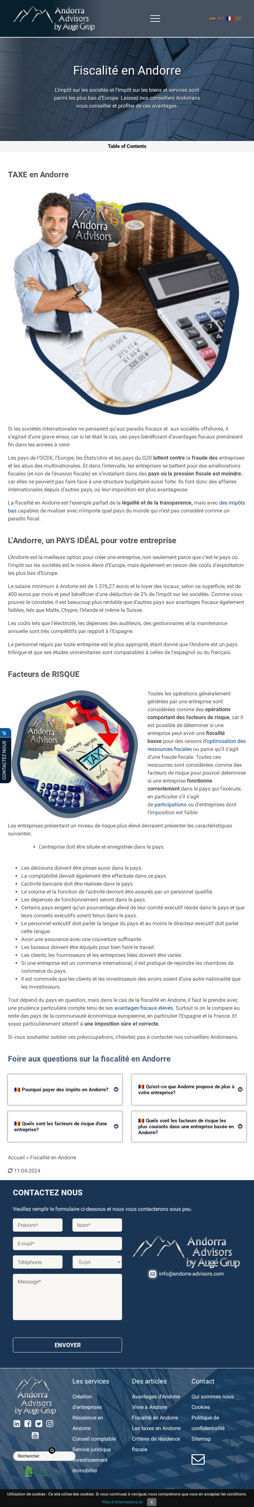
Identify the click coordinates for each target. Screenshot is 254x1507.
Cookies (200, 1407)
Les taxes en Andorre (156, 1428)
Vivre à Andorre (149, 1407)
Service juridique (91, 1449)
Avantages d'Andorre (156, 1396)
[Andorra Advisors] (54, 18)
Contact (203, 1381)
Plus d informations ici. (123, 1502)
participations (170, 804)
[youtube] (35, 1435)
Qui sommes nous (212, 1396)
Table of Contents (127, 146)
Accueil (16, 1157)
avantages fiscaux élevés (143, 1008)
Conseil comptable (94, 1439)
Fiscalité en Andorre (155, 1418)
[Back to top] (244, 1497)
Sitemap (201, 1439)
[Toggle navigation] (155, 18)
